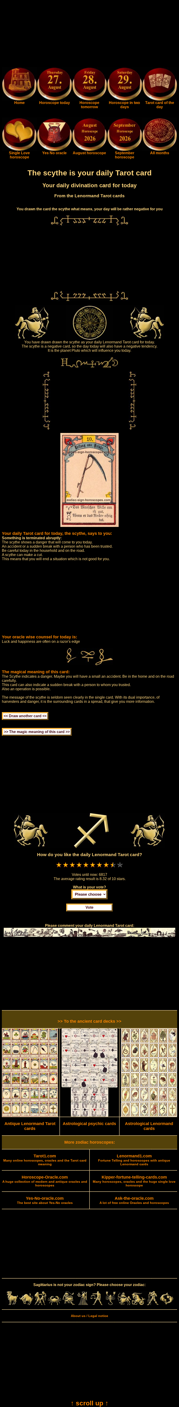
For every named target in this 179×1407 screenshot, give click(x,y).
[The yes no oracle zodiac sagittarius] (54, 150)
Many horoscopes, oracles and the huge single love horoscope (134, 1181)
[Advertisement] (89, 34)
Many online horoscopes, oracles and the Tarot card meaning (44, 1160)
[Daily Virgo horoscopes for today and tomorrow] (83, 1304)
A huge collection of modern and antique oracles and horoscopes (44, 1181)
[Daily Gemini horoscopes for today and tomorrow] (40, 1304)
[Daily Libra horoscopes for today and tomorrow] (96, 1304)
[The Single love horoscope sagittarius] (19, 150)
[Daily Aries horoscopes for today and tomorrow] (12, 1304)
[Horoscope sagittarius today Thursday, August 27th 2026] (19, 99)
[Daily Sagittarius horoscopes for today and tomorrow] (124, 1304)
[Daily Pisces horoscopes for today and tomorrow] (167, 1304)
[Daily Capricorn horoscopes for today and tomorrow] (138, 1304)
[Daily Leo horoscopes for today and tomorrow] (69, 1304)
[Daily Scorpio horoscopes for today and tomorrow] (110, 1304)
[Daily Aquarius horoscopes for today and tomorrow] (153, 1304)
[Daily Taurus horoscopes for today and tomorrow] (26, 1304)
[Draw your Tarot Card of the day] (159, 99)
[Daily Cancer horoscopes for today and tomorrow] (55, 1304)
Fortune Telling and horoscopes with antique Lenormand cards (134, 1160)
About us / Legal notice (89, 1316)
